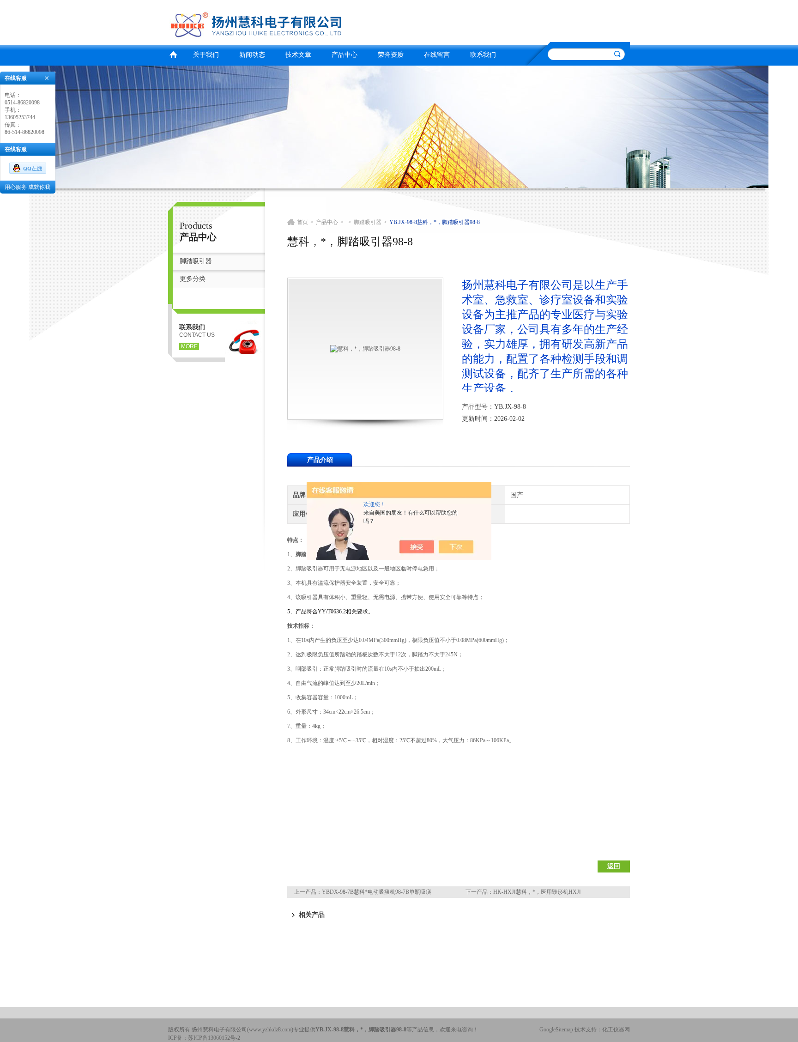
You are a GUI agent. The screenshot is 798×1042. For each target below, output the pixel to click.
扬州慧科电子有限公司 (281, 21)
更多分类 (193, 278)
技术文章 (298, 54)
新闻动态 (252, 54)
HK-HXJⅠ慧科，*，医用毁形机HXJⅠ (537, 892)
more (189, 346)
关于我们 (206, 54)
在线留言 (437, 54)
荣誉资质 (391, 54)
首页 (173, 54)
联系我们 (483, 54)
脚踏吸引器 (196, 261)
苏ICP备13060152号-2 (214, 1038)
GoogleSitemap (556, 1029)
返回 (613, 866)
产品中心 (344, 54)
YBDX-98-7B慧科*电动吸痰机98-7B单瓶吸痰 (376, 892)
